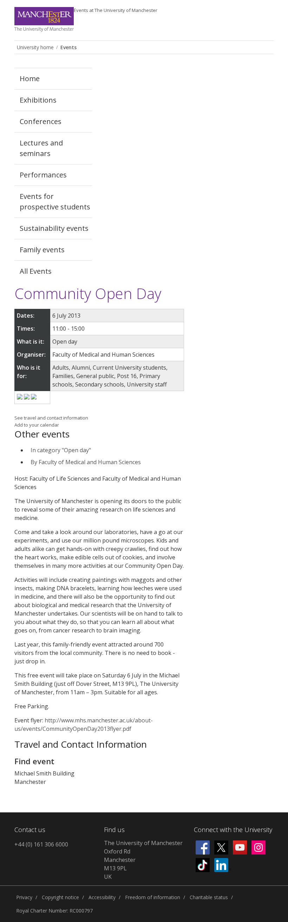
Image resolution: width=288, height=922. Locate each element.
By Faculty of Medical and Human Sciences (86, 462)
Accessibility (102, 897)
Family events (42, 249)
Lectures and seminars (41, 148)
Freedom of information (152, 897)
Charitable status (209, 897)
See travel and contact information (51, 418)
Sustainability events (54, 228)
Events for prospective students (55, 201)
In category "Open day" (61, 450)
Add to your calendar (36, 425)
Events (115, 10)
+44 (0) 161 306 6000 (41, 844)
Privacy (24, 897)
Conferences (40, 121)
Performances (43, 175)
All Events (36, 271)
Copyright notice (60, 897)
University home (35, 47)
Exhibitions (38, 100)
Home (30, 78)
